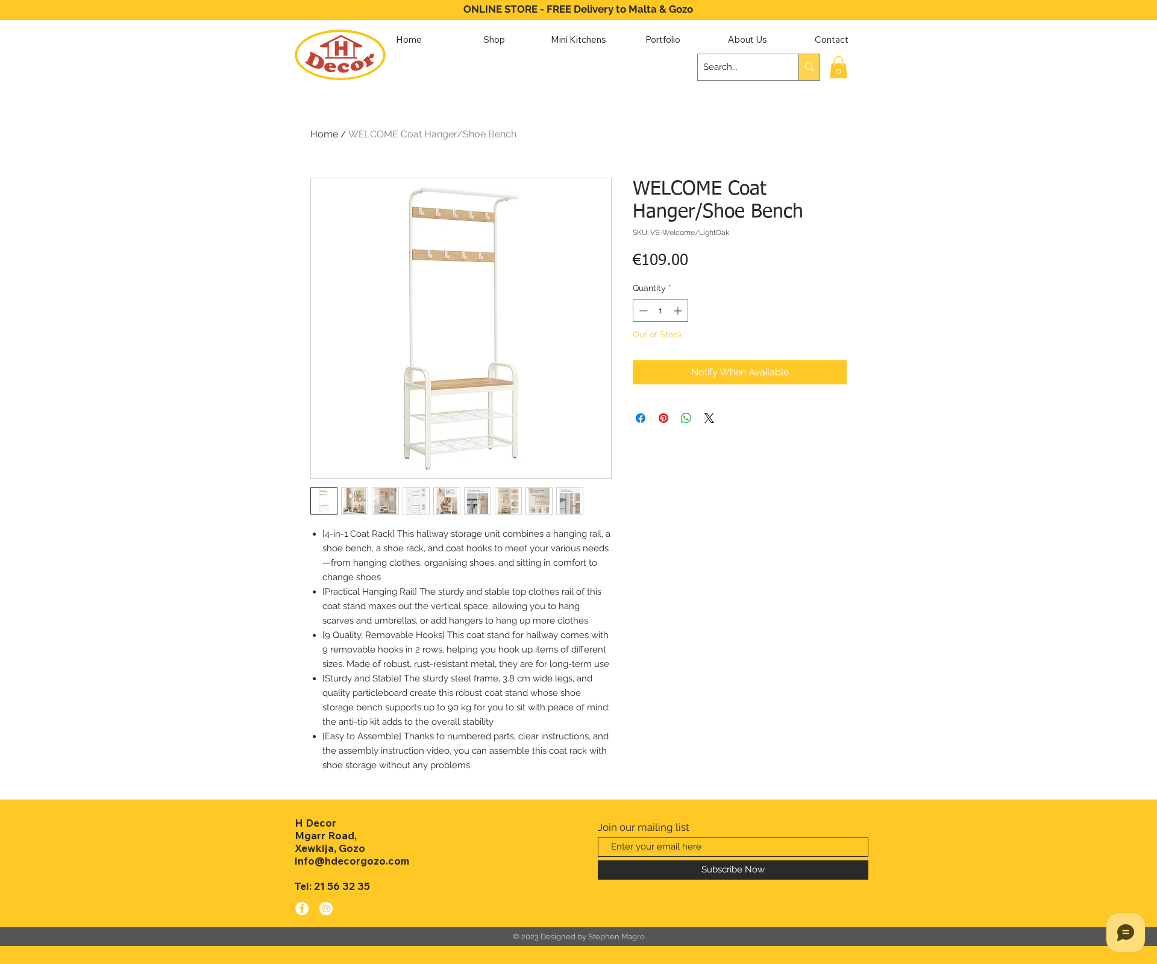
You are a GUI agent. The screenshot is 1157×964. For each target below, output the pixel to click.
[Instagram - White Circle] (326, 908)
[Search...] (809, 67)
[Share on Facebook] (640, 418)
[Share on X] (709, 418)
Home (324, 134)
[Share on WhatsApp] (686, 418)
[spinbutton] (660, 310)
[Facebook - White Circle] (302, 908)
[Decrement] (642, 310)
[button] (838, 67)
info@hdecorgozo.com (352, 860)
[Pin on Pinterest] (663, 418)
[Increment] (678, 310)
